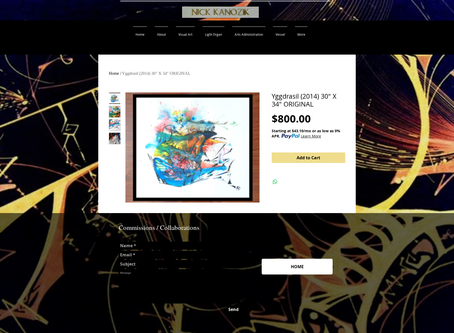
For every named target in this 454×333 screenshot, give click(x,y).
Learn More (311, 136)
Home (114, 73)
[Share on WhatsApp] (275, 182)
